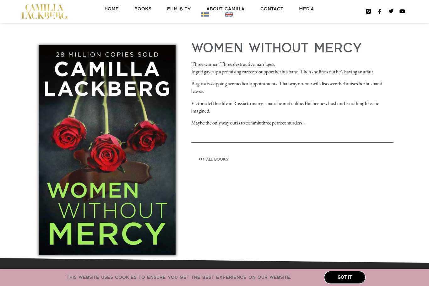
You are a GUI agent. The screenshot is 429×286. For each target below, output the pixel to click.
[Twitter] (391, 11)
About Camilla (225, 9)
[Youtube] (402, 11)
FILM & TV (179, 9)
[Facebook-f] (379, 11)
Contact (271, 9)
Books (142, 9)
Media (306, 9)
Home (112, 9)
